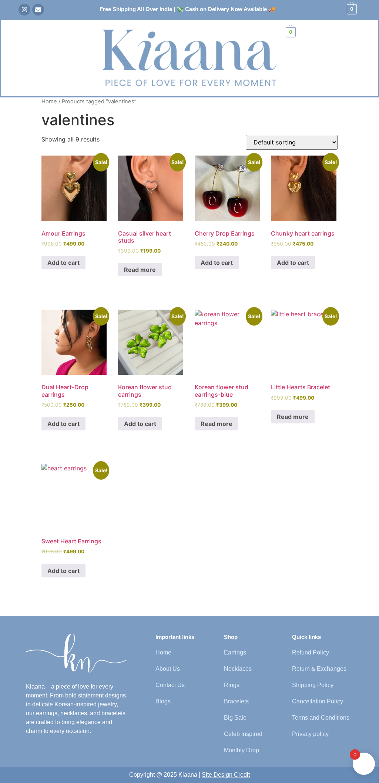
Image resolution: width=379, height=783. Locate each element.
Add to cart (63, 262)
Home (49, 101)
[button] (14, 34)
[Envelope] (38, 10)
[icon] (76, 653)
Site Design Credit (226, 775)
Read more (140, 269)
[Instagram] (24, 10)
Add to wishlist (69, 438)
